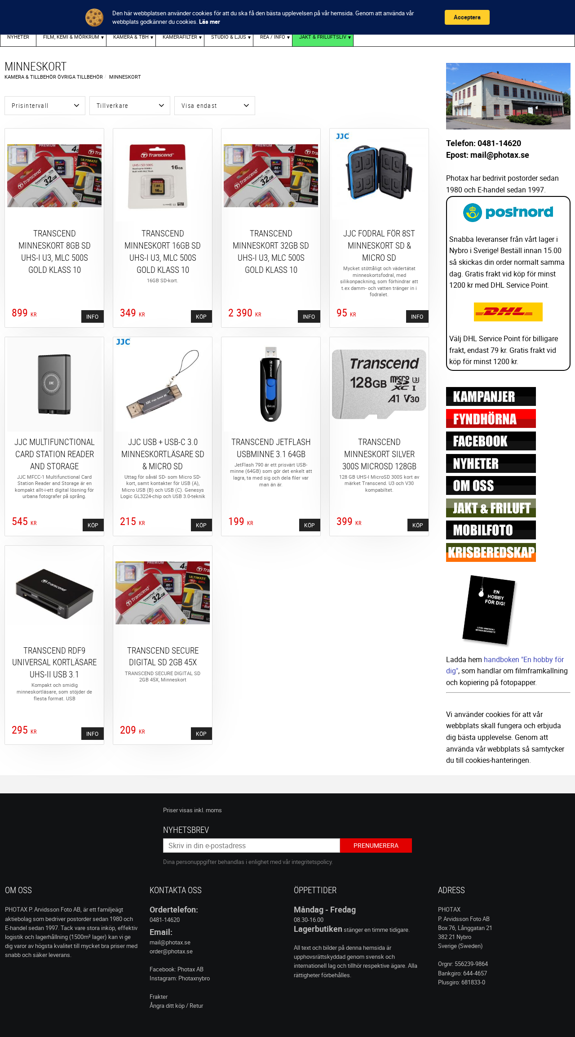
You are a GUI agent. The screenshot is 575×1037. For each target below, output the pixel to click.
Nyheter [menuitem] (18, 36)
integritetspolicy (312, 862)
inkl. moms (208, 810)
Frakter (159, 996)
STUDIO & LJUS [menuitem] (228, 36)
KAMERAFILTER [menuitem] (180, 36)
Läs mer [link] (209, 22)
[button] (44, 105)
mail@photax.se (170, 942)
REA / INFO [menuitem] (272, 36)
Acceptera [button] (467, 17)
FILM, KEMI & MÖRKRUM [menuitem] (71, 36)
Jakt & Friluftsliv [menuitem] (322, 36)
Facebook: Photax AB (176, 969)
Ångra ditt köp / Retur (176, 1005)
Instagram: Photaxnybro (180, 978)
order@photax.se (171, 951)
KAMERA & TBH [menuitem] (131, 36)
